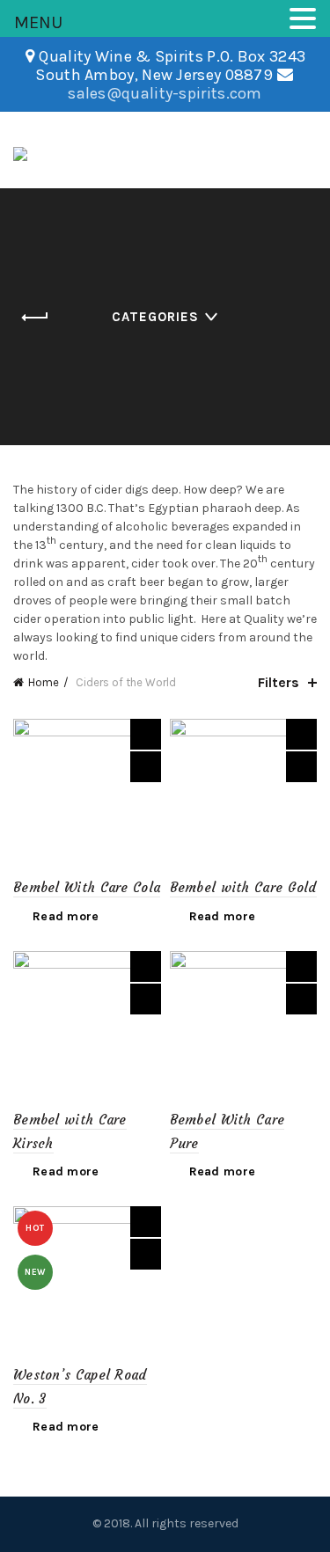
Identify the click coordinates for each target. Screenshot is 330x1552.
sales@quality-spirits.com (165, 93)
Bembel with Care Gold (243, 887)
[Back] (35, 317)
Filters (278, 682)
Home (43, 682)
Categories (155, 317)
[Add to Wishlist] (145, 734)
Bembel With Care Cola (86, 887)
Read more (66, 916)
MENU (38, 22)
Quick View (145, 766)
